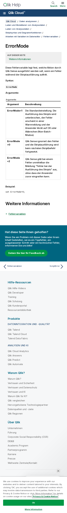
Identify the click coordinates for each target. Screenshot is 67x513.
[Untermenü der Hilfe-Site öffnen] (4, 13)
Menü (62, 6)
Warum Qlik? (14, 378)
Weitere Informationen (20, 59)
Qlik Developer (16, 292)
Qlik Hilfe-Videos (17, 288)
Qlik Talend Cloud (17, 334)
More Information (33, 509)
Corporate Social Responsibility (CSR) (28, 437)
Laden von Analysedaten (17, 29)
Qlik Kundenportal (17, 305)
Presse (11, 458)
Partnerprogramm (17, 450)
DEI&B (11, 441)
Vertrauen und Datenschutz (22, 387)
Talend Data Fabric (18, 338)
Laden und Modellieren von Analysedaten (25, 25)
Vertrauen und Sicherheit (21, 383)
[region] (33, 495)
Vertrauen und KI (17, 391)
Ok (33, 502)
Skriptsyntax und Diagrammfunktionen (23, 32)
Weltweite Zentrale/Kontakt (22, 463)
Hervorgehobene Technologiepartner (28, 405)
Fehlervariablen (50, 36)
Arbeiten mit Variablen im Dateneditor (22, 36)
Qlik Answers (15, 355)
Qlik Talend (14, 329)
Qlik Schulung (15, 301)
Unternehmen (15, 428)
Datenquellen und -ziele (21, 409)
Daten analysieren (28, 21)
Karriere (12, 454)
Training (12, 297)
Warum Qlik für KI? (17, 396)
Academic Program (18, 445)
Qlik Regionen (15, 413)
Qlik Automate (15, 364)
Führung (12, 432)
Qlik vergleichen (16, 400)
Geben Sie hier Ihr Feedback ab (26, 253)
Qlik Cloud (16, 13)
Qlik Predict (14, 360)
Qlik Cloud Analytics (18, 351)
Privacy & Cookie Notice (45, 496)
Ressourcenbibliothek (19, 310)
